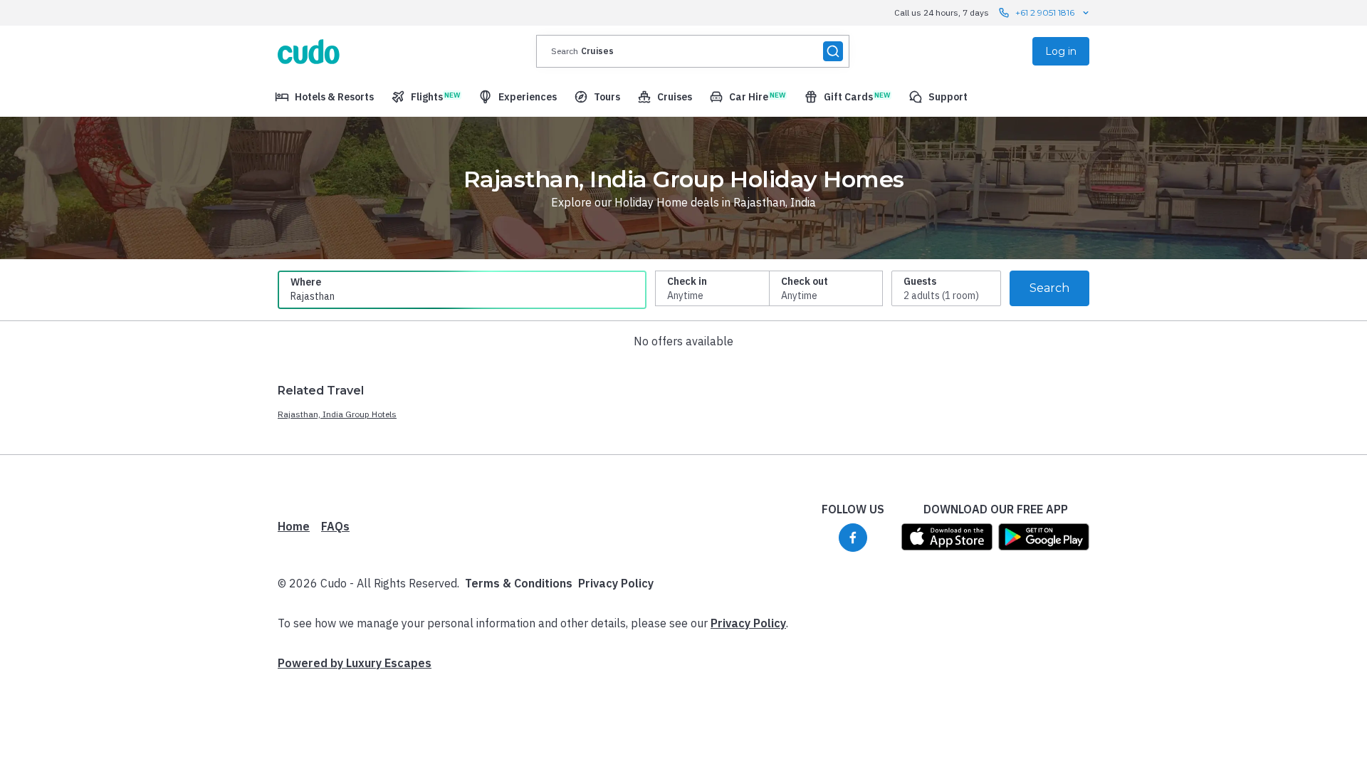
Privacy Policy (616, 583)
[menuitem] (324, 97)
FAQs (335, 526)
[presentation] (693, 51)
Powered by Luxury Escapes (354, 663)
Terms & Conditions (518, 583)
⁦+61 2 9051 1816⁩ (1044, 12)
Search (1049, 288)
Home (294, 526)
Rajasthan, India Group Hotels (337, 414)
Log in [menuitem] (1061, 51)
